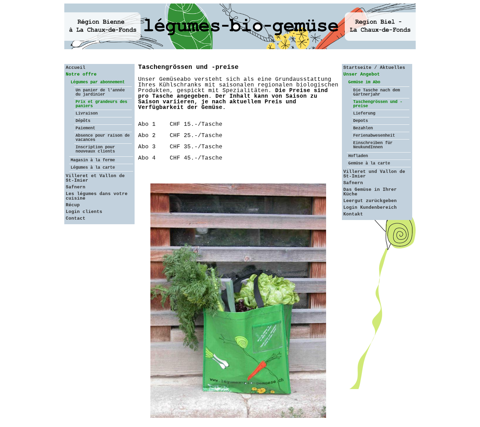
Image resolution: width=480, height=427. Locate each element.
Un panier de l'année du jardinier (100, 92)
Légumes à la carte (93, 167)
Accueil (75, 67)
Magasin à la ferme (93, 160)
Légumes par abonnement (98, 82)
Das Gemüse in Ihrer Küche (370, 192)
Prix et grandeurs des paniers (101, 104)
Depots (360, 120)
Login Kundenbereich (370, 207)
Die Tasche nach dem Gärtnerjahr (376, 92)
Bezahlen (363, 128)
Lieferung (364, 113)
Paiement (85, 128)
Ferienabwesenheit (374, 135)
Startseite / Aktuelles (374, 67)
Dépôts (83, 120)
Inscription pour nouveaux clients (95, 149)
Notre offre (81, 74)
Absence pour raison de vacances (103, 137)
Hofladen (358, 156)
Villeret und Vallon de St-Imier (374, 174)
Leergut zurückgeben (370, 200)
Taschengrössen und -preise (377, 104)
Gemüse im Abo (364, 82)
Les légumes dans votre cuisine (97, 196)
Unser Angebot (361, 74)
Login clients (84, 211)
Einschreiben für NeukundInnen (373, 145)
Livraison (87, 113)
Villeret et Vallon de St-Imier (95, 178)
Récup (73, 205)
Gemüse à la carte (369, 163)
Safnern (75, 187)
